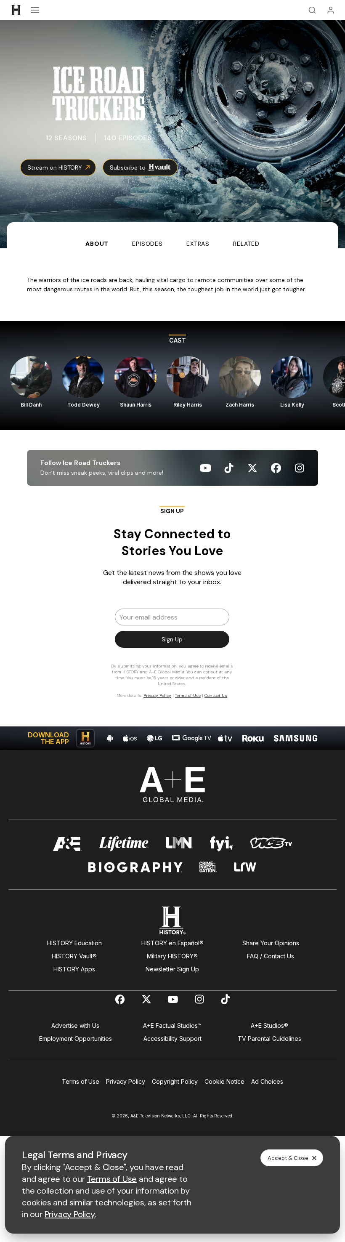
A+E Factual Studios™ (172, 1025)
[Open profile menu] (330, 10)
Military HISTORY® (172, 956)
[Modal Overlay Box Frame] (172, 606)
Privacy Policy (125, 1081)
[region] (172, 375)
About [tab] (97, 243)
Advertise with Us (75, 1025)
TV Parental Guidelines (269, 1038)
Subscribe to (128, 167)
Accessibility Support (172, 1038)
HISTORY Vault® (74, 956)
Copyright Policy (175, 1081)
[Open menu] (35, 10)
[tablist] (172, 235)
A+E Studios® (269, 1025)
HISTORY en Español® (172, 943)
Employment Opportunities (75, 1038)
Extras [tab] (198, 243)
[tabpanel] (172, 499)
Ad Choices (267, 1081)
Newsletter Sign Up (172, 969)
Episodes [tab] (147, 243)
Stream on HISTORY (54, 167)
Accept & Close (288, 1158)
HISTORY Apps (74, 969)
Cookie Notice (224, 1081)
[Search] (312, 10)
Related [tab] (246, 243)
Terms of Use (80, 1081)
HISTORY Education (74, 943)
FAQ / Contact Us (270, 956)
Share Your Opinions (270, 943)
